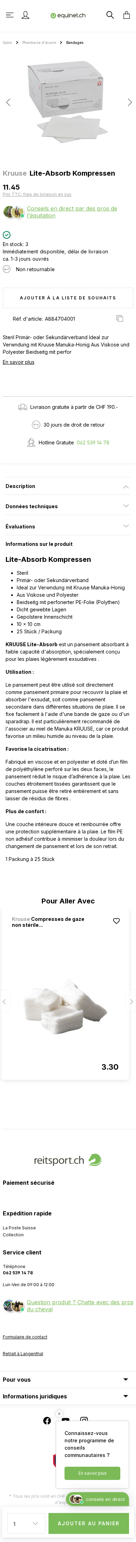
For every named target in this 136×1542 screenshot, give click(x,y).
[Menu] (10, 15)
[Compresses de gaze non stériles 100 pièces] (65, 1006)
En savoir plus (19, 362)
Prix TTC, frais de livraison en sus (37, 194)
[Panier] (124, 15)
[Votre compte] (25, 15)
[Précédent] (8, 102)
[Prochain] (128, 102)
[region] (68, 105)
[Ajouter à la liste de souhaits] (116, 921)
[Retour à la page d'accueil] (68, 15)
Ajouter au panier (89, 1523)
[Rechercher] (109, 15)
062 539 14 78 (93, 442)
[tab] (68, 486)
